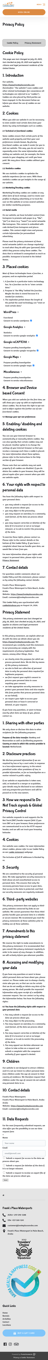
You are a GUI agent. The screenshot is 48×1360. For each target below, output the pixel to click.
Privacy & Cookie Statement (24, 1357)
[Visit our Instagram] (10, 1344)
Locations (7, 1325)
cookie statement (16, 852)
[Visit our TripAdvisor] (16, 1344)
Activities (7, 1319)
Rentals (6, 1316)
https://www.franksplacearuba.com (19, 85)
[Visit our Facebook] (5, 1344)
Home (5, 1312)
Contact (6, 1322)
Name (5, 1137)
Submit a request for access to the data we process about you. (23, 1159)
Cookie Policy (12, 43)
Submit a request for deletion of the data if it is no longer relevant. (24, 1167)
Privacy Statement (33, 43)
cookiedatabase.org (11, 605)
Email (5, 1147)
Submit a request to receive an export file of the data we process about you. (24, 1174)
